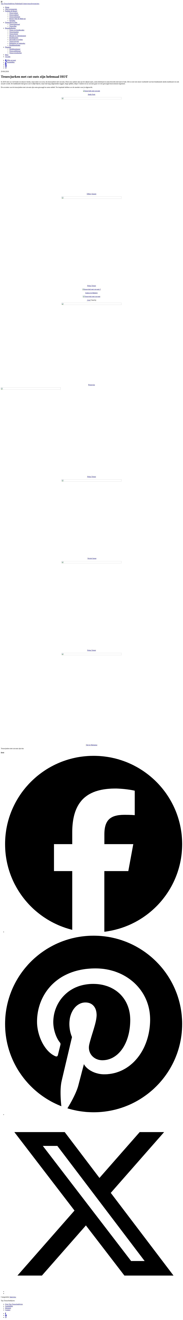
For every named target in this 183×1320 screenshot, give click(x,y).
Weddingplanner (14, 49)
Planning (8, 47)
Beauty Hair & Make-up (17, 19)
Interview (13, 1297)
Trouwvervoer (14, 41)
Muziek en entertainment (17, 36)
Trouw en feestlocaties (16, 30)
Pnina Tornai (91, 286)
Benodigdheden (10, 28)
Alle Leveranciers (11, 9)
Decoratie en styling (16, 39)
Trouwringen (13, 34)
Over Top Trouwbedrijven (14, 1304)
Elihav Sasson (91, 194)
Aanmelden (9, 1306)
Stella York (91, 94)
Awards (7, 57)
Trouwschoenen (14, 17)
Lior (89, 300)
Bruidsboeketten (14, 45)
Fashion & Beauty (11, 11)
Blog (6, 55)
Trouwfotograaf (14, 24)
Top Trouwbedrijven (20, 4)
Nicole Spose (91, 558)
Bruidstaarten (13, 38)
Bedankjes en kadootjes (17, 43)
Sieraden (12, 20)
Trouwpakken (14, 15)
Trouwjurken (13, 13)
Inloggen (8, 1308)
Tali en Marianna (91, 745)
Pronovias (91, 385)
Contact (7, 1310)
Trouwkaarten (14, 32)
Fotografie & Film (11, 22)
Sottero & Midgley (91, 293)
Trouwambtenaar (15, 51)
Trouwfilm (12, 26)
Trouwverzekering (15, 53)
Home (7, 7)
